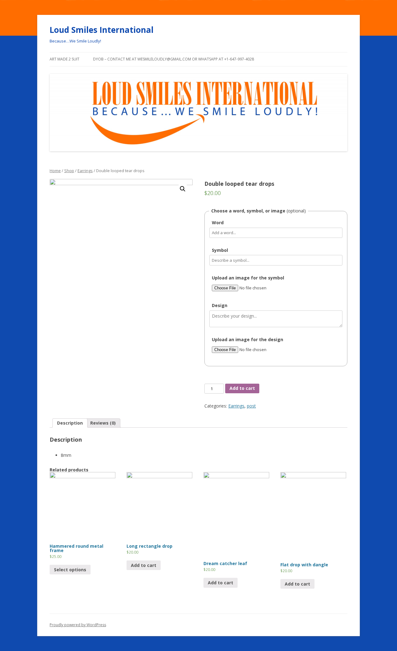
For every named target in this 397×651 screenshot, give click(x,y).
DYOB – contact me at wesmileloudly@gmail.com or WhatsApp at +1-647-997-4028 (173, 59)
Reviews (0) (103, 423)
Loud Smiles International (102, 29)
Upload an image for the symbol (248, 278)
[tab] (69, 423)
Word (218, 222)
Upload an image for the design (247, 339)
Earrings (85, 170)
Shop (69, 170)
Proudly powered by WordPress (78, 624)
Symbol (220, 250)
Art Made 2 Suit (64, 59)
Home (55, 170)
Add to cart (242, 388)
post (251, 406)
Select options (70, 570)
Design (219, 305)
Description (70, 423)
